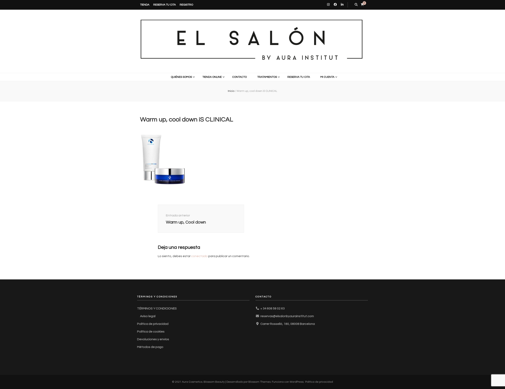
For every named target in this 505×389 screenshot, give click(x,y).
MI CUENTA (327, 77)
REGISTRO (186, 4)
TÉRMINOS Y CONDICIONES (157, 308)
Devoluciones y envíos (153, 339)
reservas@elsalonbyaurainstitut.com (287, 316)
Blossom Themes (259, 382)
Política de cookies (151, 331)
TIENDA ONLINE (212, 77)
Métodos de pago (150, 347)
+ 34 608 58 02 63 (272, 308)
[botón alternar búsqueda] (356, 5)
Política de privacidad (152, 323)
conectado (199, 256)
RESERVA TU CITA (164, 4)
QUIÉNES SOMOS (181, 77)
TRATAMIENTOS (267, 77)
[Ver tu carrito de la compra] (362, 5)
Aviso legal (147, 316)
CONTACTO (239, 77)
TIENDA (144, 4)
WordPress (297, 382)
